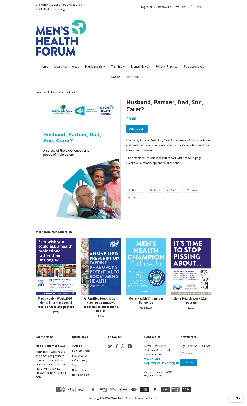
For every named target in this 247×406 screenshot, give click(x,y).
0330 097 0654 (152, 358)
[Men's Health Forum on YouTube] (130, 346)
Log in (144, 6)
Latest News (44, 337)
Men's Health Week (66, 66)
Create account (162, 6)
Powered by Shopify (145, 398)
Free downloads (193, 66)
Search (75, 365)
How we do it (79, 370)
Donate (115, 77)
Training (117, 66)
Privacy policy (79, 355)
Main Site (133, 77)
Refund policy (79, 360)
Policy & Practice (166, 66)
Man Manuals (94, 66)
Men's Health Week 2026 (50, 345)
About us (77, 346)
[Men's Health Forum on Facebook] (117, 346)
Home (44, 66)
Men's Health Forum (122, 398)
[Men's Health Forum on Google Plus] (123, 346)
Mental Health (140, 66)
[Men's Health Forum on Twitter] (110, 346)
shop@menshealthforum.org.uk (161, 362)
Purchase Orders (81, 350)
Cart (182, 6)
